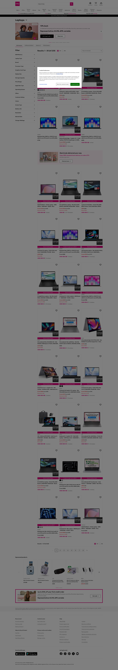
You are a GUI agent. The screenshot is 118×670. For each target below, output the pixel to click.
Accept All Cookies (75, 84)
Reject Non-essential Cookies (63, 84)
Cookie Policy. (60, 74)
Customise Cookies (43, 84)
